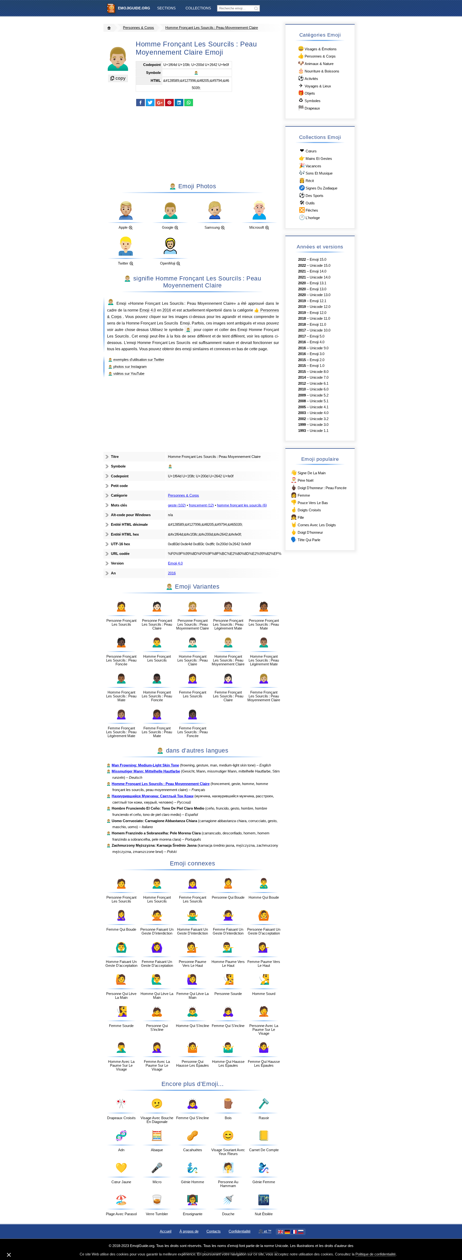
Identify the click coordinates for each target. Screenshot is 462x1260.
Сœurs (308, 150)
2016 (166, 310)
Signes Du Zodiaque (318, 187)
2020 (302, 283)
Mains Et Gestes (315, 158)
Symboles (310, 100)
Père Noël (302, 480)
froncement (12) (201, 505)
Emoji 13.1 (318, 283)
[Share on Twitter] (150, 102)
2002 (302, 419)
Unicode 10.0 (320, 330)
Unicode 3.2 (319, 419)
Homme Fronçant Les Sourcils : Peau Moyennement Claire (211, 28)
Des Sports (311, 195)
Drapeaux (309, 107)
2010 (302, 389)
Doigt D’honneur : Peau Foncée (318, 487)
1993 (302, 431)
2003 (302, 413)
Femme (300, 495)
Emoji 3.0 (317, 354)
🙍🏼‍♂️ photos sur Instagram (127, 367)
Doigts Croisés (306, 509)
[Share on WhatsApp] (188, 102)
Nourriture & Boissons (318, 70)
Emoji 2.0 (317, 360)
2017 (302, 330)
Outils (307, 202)
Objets (306, 93)
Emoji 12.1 (318, 301)
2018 (302, 318)
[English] (280, 1231)
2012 (302, 383)
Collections (198, 8)
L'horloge (309, 217)
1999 (302, 425)
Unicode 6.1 (319, 383)
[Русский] (300, 1231)
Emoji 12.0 (318, 313)
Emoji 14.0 (318, 271)
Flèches (308, 210)
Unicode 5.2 (319, 395)
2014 (302, 377)
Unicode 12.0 (320, 307)
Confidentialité (239, 1231)
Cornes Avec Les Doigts (313, 524)
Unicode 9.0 (319, 348)
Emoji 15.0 (318, 259)
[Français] (294, 1231)
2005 (302, 407)
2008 (302, 401)
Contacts (213, 1231)
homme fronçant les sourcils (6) (242, 505)
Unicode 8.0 (319, 372)
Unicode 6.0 (319, 389)
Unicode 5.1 (319, 401)
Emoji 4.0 (148, 310)
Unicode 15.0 (320, 265)
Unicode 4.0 (319, 413)
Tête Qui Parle (305, 539)
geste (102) (177, 505)
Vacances (310, 165)
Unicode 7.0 (319, 377)
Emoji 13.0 (318, 289)
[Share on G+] (159, 102)
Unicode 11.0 (320, 318)
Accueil (165, 1231)
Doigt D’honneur (307, 532)
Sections (166, 8)
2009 (302, 395)
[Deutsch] (287, 1231)
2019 (302, 301)
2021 (302, 271)
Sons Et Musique (316, 172)
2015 (302, 360)
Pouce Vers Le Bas (309, 502)
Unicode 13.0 (320, 295)
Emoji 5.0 (317, 336)
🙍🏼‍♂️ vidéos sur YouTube (126, 374)
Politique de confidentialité (375, 1254)
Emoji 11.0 (318, 324)
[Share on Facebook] (140, 102)
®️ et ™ (265, 1231)
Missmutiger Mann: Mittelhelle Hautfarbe (146, 771)
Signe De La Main (308, 472)
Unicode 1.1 (319, 431)
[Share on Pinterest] (169, 102)
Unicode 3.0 (319, 425)
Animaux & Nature (316, 63)
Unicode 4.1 (319, 407)
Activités (308, 78)
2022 (302, 259)
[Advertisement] (192, 144)
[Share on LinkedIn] (179, 102)
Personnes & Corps (138, 28)
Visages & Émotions (317, 48)
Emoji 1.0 (317, 366)
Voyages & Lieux (315, 85)
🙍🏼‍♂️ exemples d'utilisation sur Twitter (136, 360)
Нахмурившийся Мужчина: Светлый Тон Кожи (152, 796)
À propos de (189, 1231)
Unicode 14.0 (320, 277)
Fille (297, 517)
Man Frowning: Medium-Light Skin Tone (145, 765)
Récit (306, 180)
